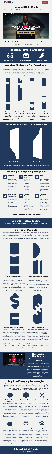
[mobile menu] (37, 2)
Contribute (45, 2)
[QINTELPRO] (8, 2)
